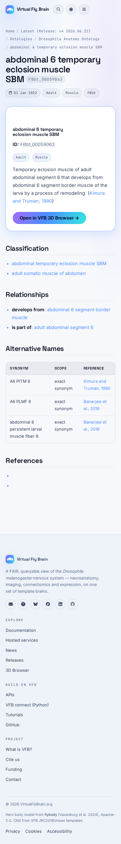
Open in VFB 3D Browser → (49, 218)
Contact (13, 779)
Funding (14, 769)
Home (10, 31)
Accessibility (59, 831)
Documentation (21, 630)
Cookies (33, 831)
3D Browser (17, 670)
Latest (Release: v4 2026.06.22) (56, 31)
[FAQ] (23, 604)
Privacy (13, 831)
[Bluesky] (35, 604)
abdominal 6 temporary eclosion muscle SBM (56, 47)
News (11, 650)
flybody (50, 814)
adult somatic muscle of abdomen (49, 273)
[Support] (11, 604)
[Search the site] (58, 9)
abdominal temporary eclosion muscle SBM (59, 263)
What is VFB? (19, 749)
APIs (10, 694)
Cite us (13, 759)
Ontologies (21, 39)
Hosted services (22, 640)
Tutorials (14, 714)
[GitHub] (73, 604)
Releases (15, 660)
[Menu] (84, 9)
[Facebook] (48, 604)
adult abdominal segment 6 (63, 327)
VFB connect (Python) (27, 705)
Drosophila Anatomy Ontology (69, 39)
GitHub (12, 724)
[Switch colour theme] (71, 9)
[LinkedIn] (60, 604)
